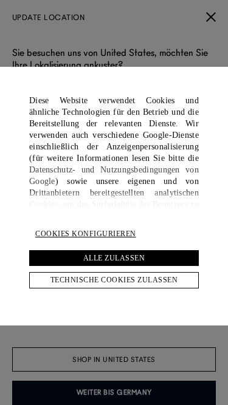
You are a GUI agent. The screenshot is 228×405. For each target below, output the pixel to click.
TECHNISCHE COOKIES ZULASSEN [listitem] (114, 280)
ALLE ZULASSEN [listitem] (114, 258)
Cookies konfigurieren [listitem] (85, 234)
